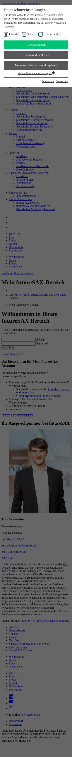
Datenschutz (62, 81)
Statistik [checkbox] (31, 34)
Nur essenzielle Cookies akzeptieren (36, 65)
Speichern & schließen (36, 55)
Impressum (48, 81)
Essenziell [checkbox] (14, 34)
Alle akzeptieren (36, 44)
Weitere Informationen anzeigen (35, 73)
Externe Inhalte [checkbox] (52, 34)
